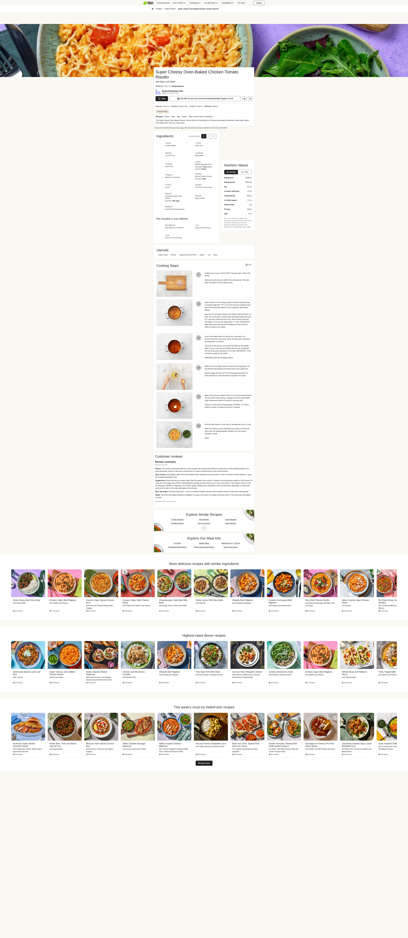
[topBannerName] (204, 18)
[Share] (250, 98)
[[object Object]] (244, 98)
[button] (186, 136)
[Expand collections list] (204, 528)
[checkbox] (156, 86)
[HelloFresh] (148, 3)
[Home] (152, 9)
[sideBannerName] (238, 144)
